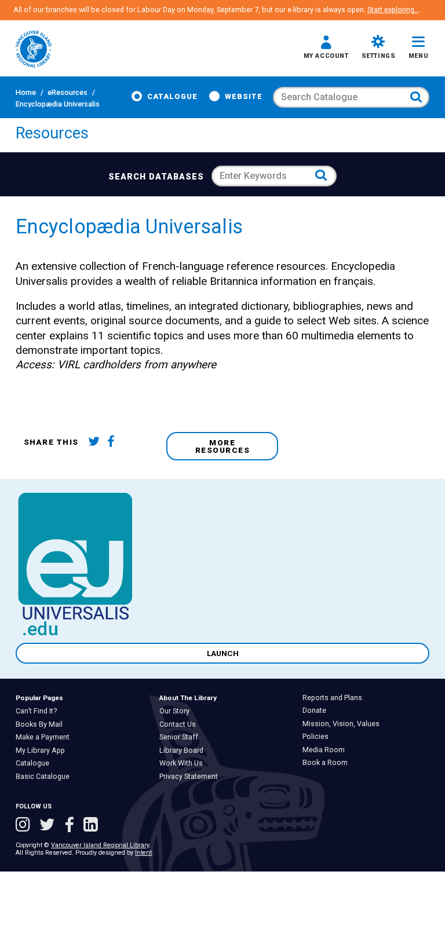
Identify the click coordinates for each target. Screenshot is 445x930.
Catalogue (172, 96)
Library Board (184, 750)
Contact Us (180, 724)
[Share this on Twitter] (96, 443)
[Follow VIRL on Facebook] (71, 826)
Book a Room (328, 763)
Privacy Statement (191, 776)
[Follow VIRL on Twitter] (49, 826)
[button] (326, 48)
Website (243, 96)
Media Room (326, 750)
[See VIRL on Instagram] (25, 826)
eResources (67, 92)
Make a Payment (45, 737)
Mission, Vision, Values (344, 724)
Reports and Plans (335, 698)
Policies (318, 737)
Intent (143, 852)
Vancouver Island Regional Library (100, 845)
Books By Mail (42, 724)
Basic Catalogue (45, 776)
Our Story (177, 711)
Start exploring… (393, 9)
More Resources (222, 446)
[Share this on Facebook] (115, 443)
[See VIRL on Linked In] (90, 826)
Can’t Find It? (39, 711)
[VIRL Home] (34, 50)
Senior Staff (181, 737)
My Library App (43, 750)
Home (26, 92)
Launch (223, 653)
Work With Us (184, 763)
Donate (317, 710)
